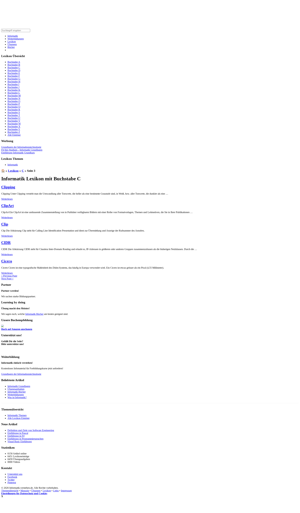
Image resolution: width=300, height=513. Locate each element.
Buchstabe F (14, 76)
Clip (4, 224)
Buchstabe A (14, 62)
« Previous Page (9, 276)
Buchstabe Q (14, 107)
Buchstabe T (14, 115)
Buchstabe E (14, 73)
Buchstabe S (14, 112)
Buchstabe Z (14, 132)
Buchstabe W (14, 123)
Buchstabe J (13, 87)
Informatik (13, 36)
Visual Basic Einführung (20, 441)
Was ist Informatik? (17, 397)
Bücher (11, 47)
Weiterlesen (7, 199)
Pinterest (12, 482)
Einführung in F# (16, 436)
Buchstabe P (14, 104)
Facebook (12, 477)
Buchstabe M (14, 95)
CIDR (6, 243)
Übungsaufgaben (16, 389)
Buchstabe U (14, 118)
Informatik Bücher (34, 314)
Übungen (12, 44)
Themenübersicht (9, 490)
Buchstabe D (14, 70)
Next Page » (7, 278)
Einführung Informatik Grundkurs (18, 152)
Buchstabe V (14, 121)
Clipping (8, 187)
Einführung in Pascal (18, 433)
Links (56, 490)
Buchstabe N (14, 98)
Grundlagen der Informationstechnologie (21, 147)
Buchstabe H (14, 81)
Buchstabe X (14, 126)
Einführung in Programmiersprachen (25, 438)
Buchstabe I (13, 84)
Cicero (6, 261)
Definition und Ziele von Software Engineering (31, 430)
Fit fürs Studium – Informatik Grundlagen (21, 150)
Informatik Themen (17, 415)
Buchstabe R (14, 109)
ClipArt (7, 206)
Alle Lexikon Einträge (19, 418)
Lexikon (12, 41)
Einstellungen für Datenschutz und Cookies (24, 493)
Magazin (24, 490)
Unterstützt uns (15, 474)
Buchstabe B (14, 64)
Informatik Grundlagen (19, 386)
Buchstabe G (14, 78)
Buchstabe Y (14, 129)
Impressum (66, 490)
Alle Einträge (14, 135)
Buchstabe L (14, 93)
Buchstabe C (14, 67)
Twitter (11, 479)
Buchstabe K (14, 90)
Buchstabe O (14, 101)
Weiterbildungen (16, 38)
